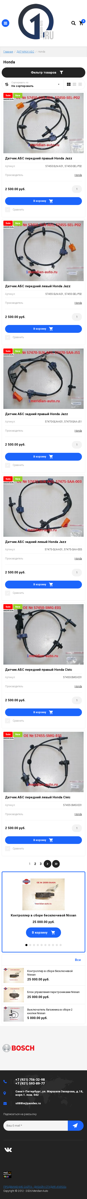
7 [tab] (49, 945)
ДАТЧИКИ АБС (25, 51)
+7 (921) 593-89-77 (30, 1083)
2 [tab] (30, 945)
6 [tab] (45, 945)
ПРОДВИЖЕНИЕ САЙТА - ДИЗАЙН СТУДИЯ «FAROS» (34, 1186)
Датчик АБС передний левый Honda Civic (38, 797)
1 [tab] (26, 945)
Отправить (76, 1126)
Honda (78, 175)
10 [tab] (61, 945)
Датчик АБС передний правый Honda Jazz (38, 158)
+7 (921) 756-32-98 (30, 1080)
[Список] (74, 84)
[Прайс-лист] (80, 84)
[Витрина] (69, 84)
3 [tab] (34, 945)
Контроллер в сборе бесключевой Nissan (43, 915)
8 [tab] (53, 945)
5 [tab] (42, 945)
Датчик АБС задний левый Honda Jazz (35, 542)
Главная (8, 51)
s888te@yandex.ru (28, 1103)
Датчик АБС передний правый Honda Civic (38, 670)
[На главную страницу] (40, 22)
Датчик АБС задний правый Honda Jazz (36, 414)
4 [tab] (38, 945)
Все (78, 960)
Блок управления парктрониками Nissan (53, 992)
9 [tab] (57, 945)
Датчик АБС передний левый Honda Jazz (38, 286)
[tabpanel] (43, 908)
